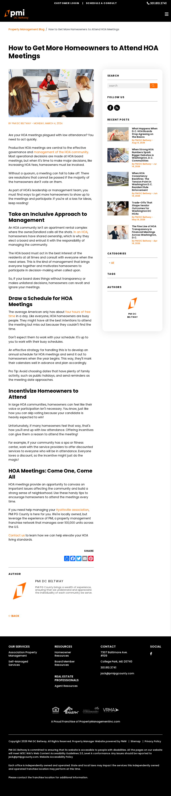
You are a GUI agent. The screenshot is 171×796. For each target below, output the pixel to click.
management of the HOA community (61, 152)
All (112, 263)
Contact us (17, 535)
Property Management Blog (26, 29)
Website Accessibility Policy (56, 757)
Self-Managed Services (18, 663)
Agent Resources (66, 686)
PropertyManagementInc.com (99, 721)
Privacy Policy (153, 741)
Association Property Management (23, 654)
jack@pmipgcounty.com (117, 673)
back (15, 616)
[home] (16, 14)
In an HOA (80, 232)
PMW (124, 741)
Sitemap (136, 741)
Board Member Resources (65, 663)
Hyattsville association (72, 510)
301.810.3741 (158, 3)
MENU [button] (166, 14)
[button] (110, 108)
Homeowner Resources (63, 654)
